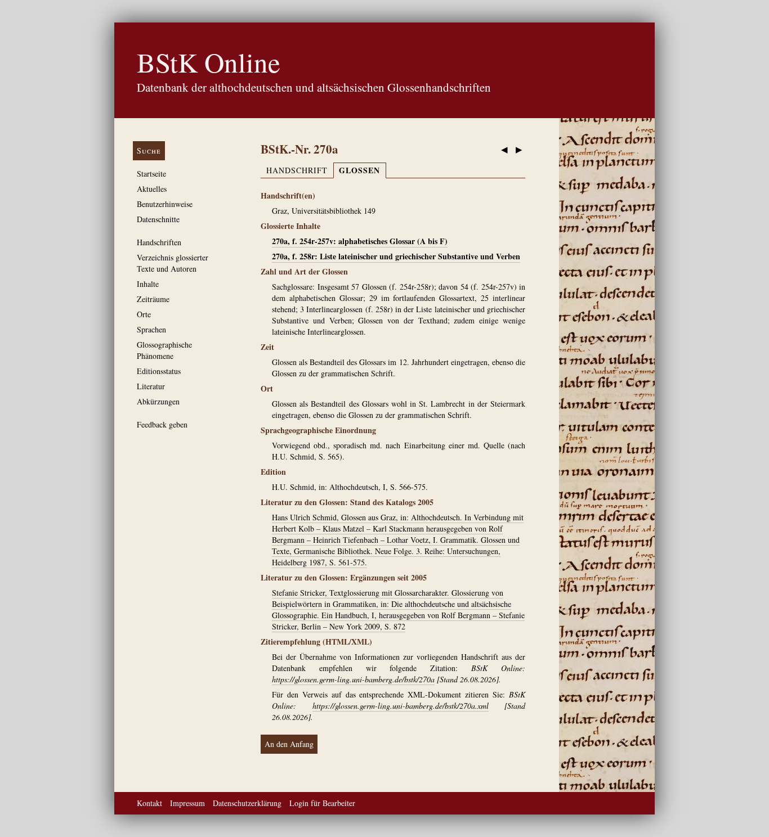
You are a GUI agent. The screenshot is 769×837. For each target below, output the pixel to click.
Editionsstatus (159, 371)
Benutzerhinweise (165, 204)
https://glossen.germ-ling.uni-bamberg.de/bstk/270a (353, 679)
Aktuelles (152, 188)
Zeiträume (153, 299)
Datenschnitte (158, 219)
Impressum (187, 803)
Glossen (359, 170)
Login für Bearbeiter (322, 803)
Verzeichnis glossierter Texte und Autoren (172, 263)
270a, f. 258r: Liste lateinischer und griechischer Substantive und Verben (396, 256)
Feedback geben (162, 424)
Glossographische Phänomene (164, 350)
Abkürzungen (158, 401)
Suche (149, 150)
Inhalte (148, 283)
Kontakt (149, 803)
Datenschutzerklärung (247, 803)
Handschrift (297, 170)
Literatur (151, 386)
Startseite (151, 173)
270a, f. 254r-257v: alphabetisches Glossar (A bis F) (360, 241)
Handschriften (159, 242)
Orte (144, 314)
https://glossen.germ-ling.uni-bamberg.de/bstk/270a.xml (400, 705)
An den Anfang (289, 744)
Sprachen (151, 329)
